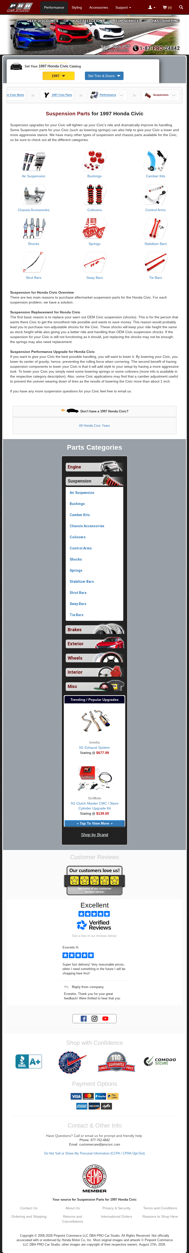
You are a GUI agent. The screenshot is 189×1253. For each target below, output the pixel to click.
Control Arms (155, 210)
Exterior (76, 643)
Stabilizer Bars (155, 244)
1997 (56, 76)
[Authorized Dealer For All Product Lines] (72, 1063)
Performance (54, 7)
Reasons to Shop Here (160, 1216)
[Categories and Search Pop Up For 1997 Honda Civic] (181, 7)
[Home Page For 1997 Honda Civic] (20, 6)
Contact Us (28, 1208)
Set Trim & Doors (102, 76)
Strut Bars (33, 278)
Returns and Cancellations (72, 1218)
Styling (77, 7)
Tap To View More (94, 823)
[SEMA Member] (94, 1178)
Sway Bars (94, 278)
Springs (94, 244)
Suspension (79, 481)
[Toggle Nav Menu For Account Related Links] (151, 7)
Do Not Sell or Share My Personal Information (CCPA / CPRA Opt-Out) (94, 1153)
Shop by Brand (94, 834)
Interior (75, 672)
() (169, 7)
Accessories (98, 7)
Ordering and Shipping (29, 1216)
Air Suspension (33, 176)
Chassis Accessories (33, 210)
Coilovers (94, 210)
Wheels (75, 658)
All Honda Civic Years (94, 425)
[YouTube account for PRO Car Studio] (105, 1018)
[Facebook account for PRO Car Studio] (84, 1018)
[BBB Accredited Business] (29, 1062)
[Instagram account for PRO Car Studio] (94, 1018)
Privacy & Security (116, 1208)
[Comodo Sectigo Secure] (160, 1062)
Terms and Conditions (160, 1208)
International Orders (116, 1216)
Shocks (33, 244)
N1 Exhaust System (94, 747)
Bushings (94, 176)
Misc (72, 686)
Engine (74, 467)
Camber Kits (155, 176)
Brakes (75, 629)
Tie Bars (155, 278)
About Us (72, 1208)
